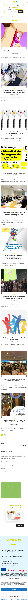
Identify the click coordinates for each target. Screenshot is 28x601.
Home (2, 16)
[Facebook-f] (12, 544)
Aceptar (14, 589)
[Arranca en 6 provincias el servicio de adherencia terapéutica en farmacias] (14, 117)
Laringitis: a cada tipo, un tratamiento (14, 51)
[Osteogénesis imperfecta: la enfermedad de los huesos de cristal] (14, 158)
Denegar (14, 593)
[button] (26, 578)
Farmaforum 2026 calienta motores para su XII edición (12, 461)
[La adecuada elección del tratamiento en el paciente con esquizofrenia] (14, 364)
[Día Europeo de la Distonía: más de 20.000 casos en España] (14, 323)
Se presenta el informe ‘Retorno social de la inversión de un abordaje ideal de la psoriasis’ (14, 214)
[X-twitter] (14, 544)
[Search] (26, 2)
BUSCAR (21, 11)
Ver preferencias (14, 596)
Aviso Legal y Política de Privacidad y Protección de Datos (18, 599)
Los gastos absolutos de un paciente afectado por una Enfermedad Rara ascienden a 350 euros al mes (14, 257)
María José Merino (14, 135)
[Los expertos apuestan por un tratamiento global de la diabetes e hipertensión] (14, 405)
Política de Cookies (4, 599)
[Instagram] (16, 544)
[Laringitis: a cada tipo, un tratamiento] (14, 36)
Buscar (2, 443)
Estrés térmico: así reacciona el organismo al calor (11, 477)
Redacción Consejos (14, 53)
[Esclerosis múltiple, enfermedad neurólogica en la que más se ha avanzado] (14, 281)
